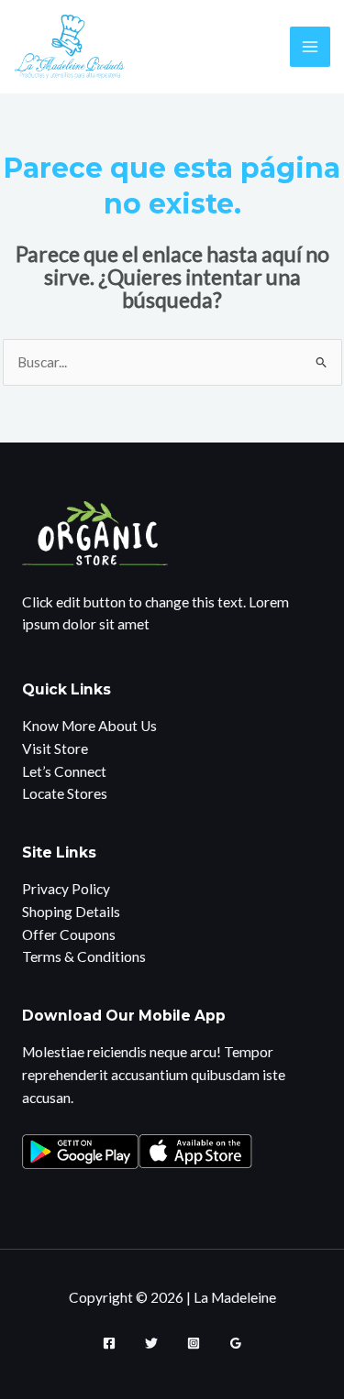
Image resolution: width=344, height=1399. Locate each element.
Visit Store (55, 748)
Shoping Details (71, 911)
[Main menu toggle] (309, 46)
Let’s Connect (64, 771)
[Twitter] (151, 1343)
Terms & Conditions (84, 956)
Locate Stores (64, 793)
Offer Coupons (69, 934)
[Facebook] (109, 1343)
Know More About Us (89, 725)
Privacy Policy (66, 888)
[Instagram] (193, 1343)
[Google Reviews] (235, 1343)
